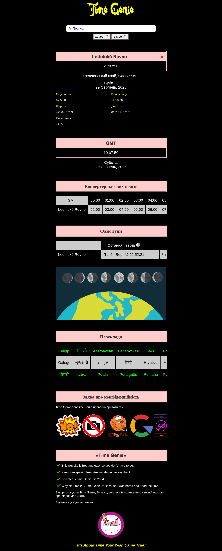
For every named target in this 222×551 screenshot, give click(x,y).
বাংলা (151, 351)
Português (128, 374)
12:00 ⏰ (101, 36)
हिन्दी (128, 362)
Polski (103, 374)
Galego (64, 362)
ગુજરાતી (81, 362)
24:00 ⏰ (120, 36)
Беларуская (128, 351)
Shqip (64, 351)
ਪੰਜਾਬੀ (64, 374)
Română (151, 374)
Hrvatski (151, 362)
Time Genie (111, 9)
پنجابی (82, 374)
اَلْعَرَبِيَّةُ (81, 351)
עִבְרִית (103, 362)
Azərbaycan (103, 351)
